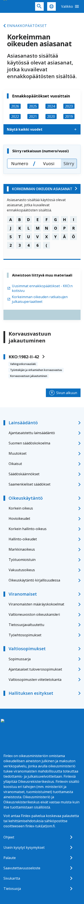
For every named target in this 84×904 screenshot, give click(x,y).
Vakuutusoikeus (22, 570)
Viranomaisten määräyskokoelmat (36, 604)
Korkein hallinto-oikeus (28, 528)
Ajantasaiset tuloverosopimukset (35, 669)
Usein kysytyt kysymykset (24, 847)
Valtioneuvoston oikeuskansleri (34, 614)
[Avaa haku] (39, 6)
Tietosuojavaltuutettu (26, 624)
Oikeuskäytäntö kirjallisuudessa (34, 580)
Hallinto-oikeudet (23, 539)
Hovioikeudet (19, 518)
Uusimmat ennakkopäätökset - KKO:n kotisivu (42, 288)
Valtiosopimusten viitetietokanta (35, 679)
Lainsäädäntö (23, 423)
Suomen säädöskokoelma (29, 443)
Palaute (9, 857)
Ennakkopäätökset (27, 25)
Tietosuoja (12, 888)
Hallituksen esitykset (31, 693)
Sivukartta (11, 878)
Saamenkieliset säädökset (29, 484)
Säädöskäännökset (24, 474)
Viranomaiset (23, 594)
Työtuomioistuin (22, 559)
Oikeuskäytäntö (26, 498)
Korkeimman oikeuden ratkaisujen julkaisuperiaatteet (40, 299)
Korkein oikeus (21, 508)
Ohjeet (8, 837)
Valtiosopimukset (27, 648)
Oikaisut (15, 463)
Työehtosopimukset (25, 635)
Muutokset (17, 453)
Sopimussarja (20, 659)
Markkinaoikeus (22, 549)
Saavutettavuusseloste (21, 868)
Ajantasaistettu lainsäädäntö (32, 432)
